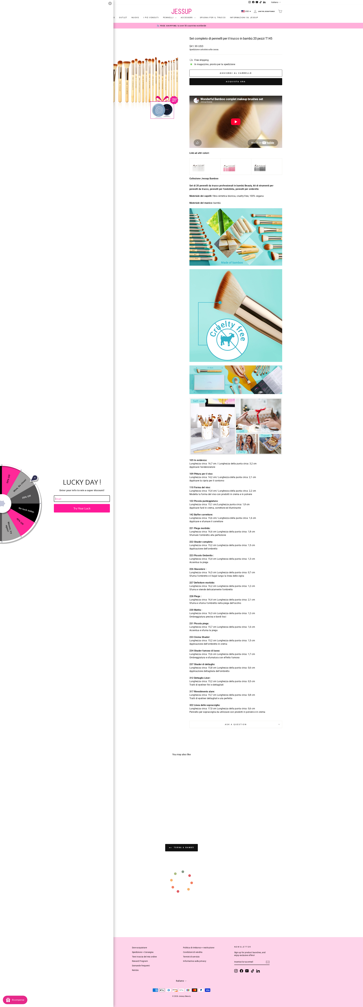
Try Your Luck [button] (81, 508)
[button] (110, 3)
